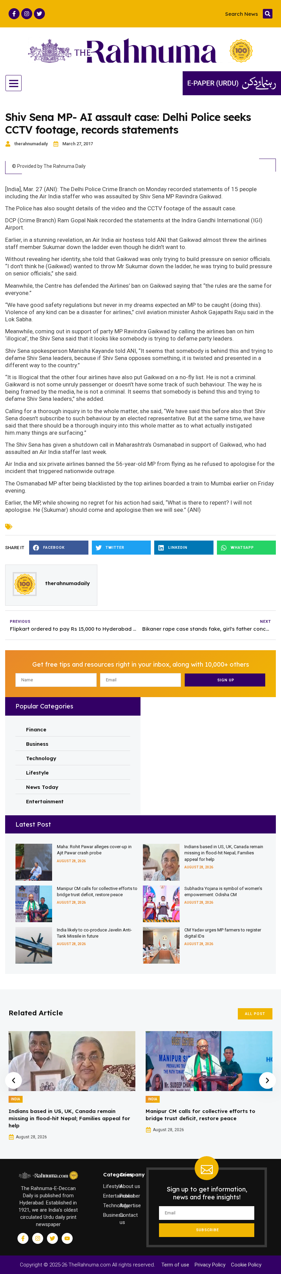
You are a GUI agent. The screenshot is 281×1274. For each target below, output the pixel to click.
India (15, 1099)
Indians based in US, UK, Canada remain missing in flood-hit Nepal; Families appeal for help (223, 853)
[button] (267, 13)
